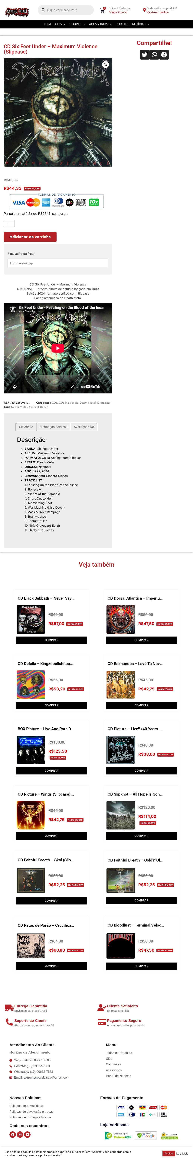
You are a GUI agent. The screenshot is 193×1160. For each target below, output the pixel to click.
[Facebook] (12, 1134)
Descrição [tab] (26, 427)
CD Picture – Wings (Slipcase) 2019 (49, 794)
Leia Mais (182, 1153)
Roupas (75, 24)
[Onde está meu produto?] (144, 10)
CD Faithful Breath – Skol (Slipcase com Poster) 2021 (65, 860)
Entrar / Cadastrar (120, 8)
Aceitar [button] (169, 1153)
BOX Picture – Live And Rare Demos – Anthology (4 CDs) (67, 729)
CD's (54, 403)
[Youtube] (27, 1134)
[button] (105, 64)
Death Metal (88, 403)
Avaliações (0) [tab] (84, 427)
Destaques (103, 403)
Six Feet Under (38, 407)
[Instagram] (20, 1134)
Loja (47, 24)
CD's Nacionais (68, 403)
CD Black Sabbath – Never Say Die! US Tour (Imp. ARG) (66, 598)
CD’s (58, 24)
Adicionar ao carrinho (30, 237)
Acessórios (98, 24)
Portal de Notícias (131, 24)
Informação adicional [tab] (53, 427)
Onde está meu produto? (161, 8)
